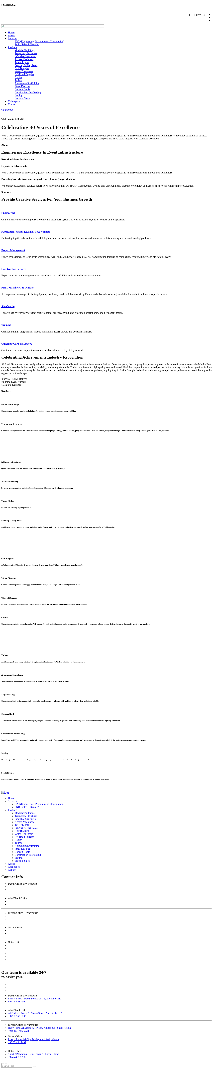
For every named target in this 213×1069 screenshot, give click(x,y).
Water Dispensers (24, 71)
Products (12, 47)
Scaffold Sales (22, 98)
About (11, 35)
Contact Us (7, 109)
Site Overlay (8, 306)
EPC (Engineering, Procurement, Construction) (39, 41)
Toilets (18, 80)
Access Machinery (24, 59)
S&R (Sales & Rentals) (27, 44)
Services (12, 38)
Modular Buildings (24, 50)
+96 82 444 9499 (17, 933)
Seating (18, 95)
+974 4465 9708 (16, 948)
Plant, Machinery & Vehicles (17, 287)
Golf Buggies (22, 68)
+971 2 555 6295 (17, 904)
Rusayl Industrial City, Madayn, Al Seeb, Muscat (33, 930)
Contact (12, 104)
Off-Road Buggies (24, 74)
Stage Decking (22, 86)
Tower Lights (22, 62)
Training (6, 325)
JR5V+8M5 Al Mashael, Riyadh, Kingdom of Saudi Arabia (39, 915)
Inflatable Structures (25, 56)
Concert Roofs (22, 89)
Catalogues (14, 101)
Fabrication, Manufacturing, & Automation (25, 231)
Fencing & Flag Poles (26, 65)
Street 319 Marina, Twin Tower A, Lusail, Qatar (33, 945)
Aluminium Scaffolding (27, 83)
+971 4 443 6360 (17, 889)
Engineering (8, 212)
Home (11, 32)
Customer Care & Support (16, 343)
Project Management (13, 250)
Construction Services (13, 269)
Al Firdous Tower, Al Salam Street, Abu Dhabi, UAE (36, 901)
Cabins (18, 77)
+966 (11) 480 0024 (18, 918)
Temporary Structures (26, 53)
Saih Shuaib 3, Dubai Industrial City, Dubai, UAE (34, 886)
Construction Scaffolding (28, 92)
